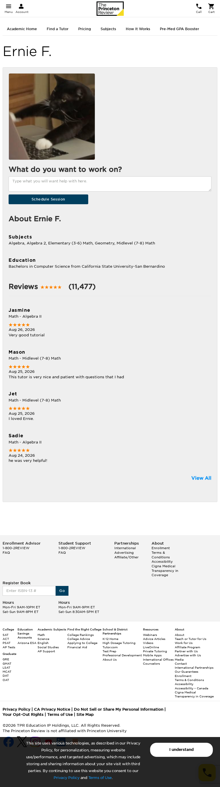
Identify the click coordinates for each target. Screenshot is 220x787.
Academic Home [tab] (22, 29)
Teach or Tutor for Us (190, 639)
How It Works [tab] (138, 29)
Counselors (151, 663)
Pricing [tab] (84, 29)
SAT (6, 634)
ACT (6, 639)
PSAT (7, 643)
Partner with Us (186, 651)
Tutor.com (110, 647)
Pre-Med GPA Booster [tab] (179, 29)
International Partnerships (194, 667)
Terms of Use (100, 778)
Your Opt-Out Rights (23, 714)
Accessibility (162, 562)
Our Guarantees (186, 671)
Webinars (150, 634)
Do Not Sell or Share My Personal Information (118, 709)
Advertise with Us (188, 655)
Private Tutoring (155, 651)
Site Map (85, 714)
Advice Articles (154, 639)
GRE (6, 659)
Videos (148, 643)
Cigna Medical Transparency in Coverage (165, 570)
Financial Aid (77, 647)
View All (201, 478)
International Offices (158, 659)
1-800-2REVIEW (16, 548)
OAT (6, 680)
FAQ (6, 553)
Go (62, 591)
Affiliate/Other (126, 557)
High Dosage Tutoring (119, 643)
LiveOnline (151, 647)
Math (41, 634)
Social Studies (48, 647)
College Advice (78, 639)
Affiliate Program (187, 647)
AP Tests (9, 647)
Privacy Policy (66, 778)
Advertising (124, 553)
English (43, 643)
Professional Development (122, 655)
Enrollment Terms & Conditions (161, 552)
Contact (181, 663)
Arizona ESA (26, 643)
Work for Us (183, 643)
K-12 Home (110, 639)
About (179, 634)
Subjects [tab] (108, 29)
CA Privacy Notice (52, 709)
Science (43, 639)
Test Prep (109, 651)
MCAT (7, 671)
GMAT (7, 663)
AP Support (46, 651)
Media (179, 659)
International (125, 548)
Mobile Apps (152, 655)
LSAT (6, 667)
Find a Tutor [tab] (57, 29)
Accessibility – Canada (191, 688)
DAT (6, 675)
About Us (110, 659)
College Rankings (80, 634)
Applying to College (82, 643)
